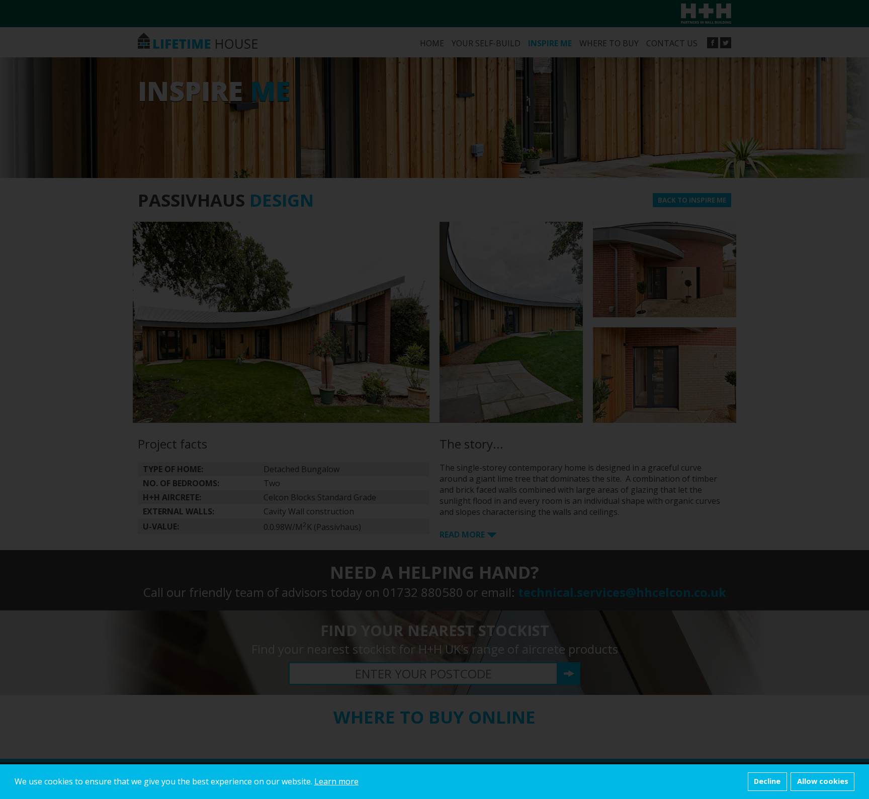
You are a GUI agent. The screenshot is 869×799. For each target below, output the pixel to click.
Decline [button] (767, 781)
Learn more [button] (336, 781)
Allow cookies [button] (822, 781)
